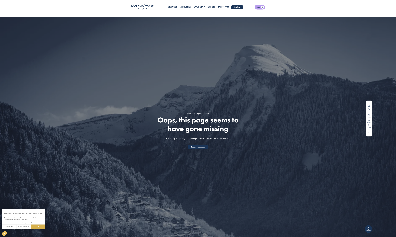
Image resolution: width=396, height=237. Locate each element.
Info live (237, 7)
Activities (185, 7)
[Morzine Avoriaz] (143, 7)
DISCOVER (172, 7)
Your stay (199, 7)
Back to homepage (198, 147)
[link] (368, 229)
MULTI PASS (223, 7)
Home (187, 13)
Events (211, 7)
